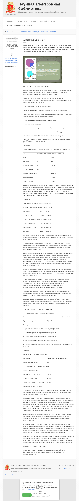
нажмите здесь (30, 489)
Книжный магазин (47, 21)
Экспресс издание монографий (19, 25)
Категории (22, 21)
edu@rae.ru (66, 468)
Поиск (33, 21)
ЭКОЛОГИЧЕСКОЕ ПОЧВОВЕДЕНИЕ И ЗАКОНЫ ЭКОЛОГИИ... (39, 32)
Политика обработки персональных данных (19, 475)
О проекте (10, 21)
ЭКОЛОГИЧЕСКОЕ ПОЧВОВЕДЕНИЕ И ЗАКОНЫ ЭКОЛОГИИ (11, 60)
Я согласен (26, 495)
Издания (16, 32)
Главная (9, 32)
